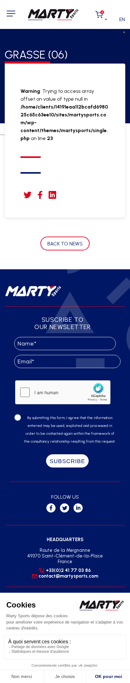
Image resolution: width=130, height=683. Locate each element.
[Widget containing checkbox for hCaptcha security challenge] (62, 392)
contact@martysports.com (68, 576)
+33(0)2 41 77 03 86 (68, 570)
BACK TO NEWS (65, 244)
